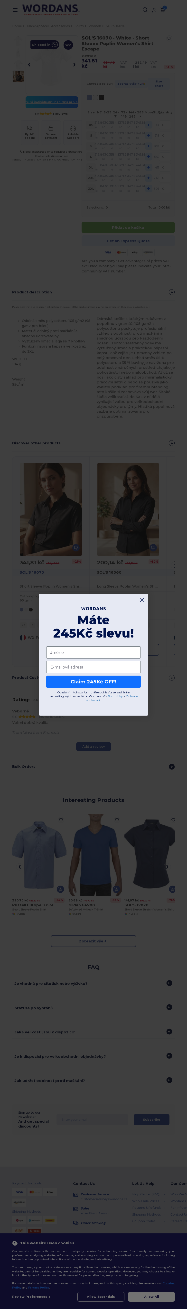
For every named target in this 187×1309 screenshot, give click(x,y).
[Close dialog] (142, 600)
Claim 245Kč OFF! (93, 682)
